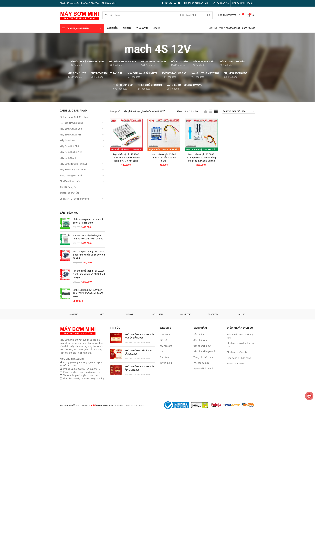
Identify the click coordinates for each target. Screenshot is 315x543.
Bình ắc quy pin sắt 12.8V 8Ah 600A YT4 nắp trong (88, 221)
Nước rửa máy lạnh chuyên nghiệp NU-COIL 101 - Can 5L (88, 237)
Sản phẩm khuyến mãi (204, 351)
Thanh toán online (236, 363)
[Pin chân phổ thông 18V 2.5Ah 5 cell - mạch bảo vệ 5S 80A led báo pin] (65, 257)
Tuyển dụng (166, 363)
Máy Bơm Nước (68, 158)
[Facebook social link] (162, 3)
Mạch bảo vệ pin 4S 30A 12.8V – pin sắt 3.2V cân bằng (163, 157)
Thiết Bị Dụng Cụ (68, 187)
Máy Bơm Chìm (67, 140)
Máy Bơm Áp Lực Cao (71, 128)
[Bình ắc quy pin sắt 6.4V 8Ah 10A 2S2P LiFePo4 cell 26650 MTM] (65, 295)
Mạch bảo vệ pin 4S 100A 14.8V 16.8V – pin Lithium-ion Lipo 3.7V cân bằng (126, 157)
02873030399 (233, 28)
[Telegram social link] (179, 3)
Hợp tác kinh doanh (203, 368)
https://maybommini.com (85, 375)
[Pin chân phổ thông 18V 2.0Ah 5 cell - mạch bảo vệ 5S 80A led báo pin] (65, 276)
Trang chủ (115, 111)
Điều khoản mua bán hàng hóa (240, 336)
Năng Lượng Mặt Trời (71, 175)
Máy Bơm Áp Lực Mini (71, 134)
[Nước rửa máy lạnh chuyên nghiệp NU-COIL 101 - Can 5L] (65, 239)
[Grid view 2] (205, 111)
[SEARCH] (209, 15)
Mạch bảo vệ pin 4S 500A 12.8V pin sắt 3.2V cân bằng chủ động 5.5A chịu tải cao (201, 157)
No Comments (143, 342)
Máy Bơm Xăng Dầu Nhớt (73, 169)
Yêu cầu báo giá (201, 363)
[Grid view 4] (216, 111)
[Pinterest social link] (170, 3)
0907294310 (248, 28)
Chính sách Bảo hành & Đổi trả (240, 345)
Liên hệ (163, 340)
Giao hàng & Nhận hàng (239, 358)
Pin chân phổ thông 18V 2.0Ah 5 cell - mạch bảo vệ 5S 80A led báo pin (89, 273)
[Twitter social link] (166, 3)
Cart (162, 351)
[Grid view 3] (210, 111)
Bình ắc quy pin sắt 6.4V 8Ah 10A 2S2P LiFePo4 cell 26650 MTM (88, 293)
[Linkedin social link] (175, 3)
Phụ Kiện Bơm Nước (70, 181)
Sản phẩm (198, 334)
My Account (166, 346)
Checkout (165, 357)
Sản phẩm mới (200, 340)
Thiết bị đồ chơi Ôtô (69, 193)
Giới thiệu (165, 334)
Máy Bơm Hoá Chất (70, 146)
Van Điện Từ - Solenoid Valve (74, 198)
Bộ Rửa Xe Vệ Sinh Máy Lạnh (74, 117)
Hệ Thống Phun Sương (71, 123)
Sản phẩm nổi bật (202, 346)
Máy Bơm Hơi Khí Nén (71, 152)
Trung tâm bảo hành (203, 357)
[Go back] (120, 49)
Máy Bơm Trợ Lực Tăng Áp (73, 164)
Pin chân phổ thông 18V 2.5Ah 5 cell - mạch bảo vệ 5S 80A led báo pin (89, 254)
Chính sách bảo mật (237, 352)
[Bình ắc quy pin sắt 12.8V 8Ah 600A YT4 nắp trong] (65, 223)
